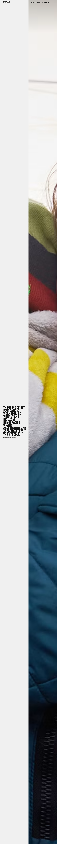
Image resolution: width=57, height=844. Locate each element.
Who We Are (33, 2)
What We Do (46, 2)
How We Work (40, 2)
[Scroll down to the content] (4, 840)
